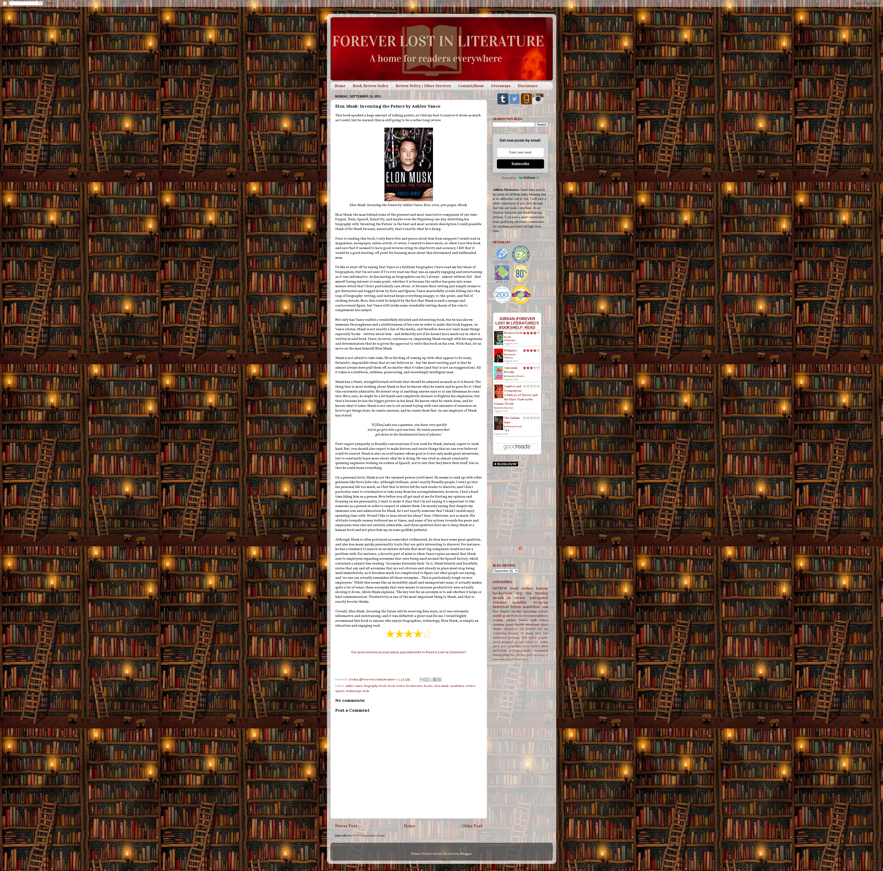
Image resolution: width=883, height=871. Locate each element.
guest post (500, 646)
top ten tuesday (532, 593)
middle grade (501, 616)
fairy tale (541, 633)
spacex (339, 691)
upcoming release (535, 611)
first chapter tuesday (507, 611)
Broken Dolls (513, 333)
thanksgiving (501, 655)
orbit (545, 607)
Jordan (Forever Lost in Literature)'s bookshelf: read (517, 323)
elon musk (441, 686)
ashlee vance (354, 686)
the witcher (517, 655)
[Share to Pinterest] (439, 679)
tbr (513, 616)
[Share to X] (430, 679)
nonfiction (457, 686)
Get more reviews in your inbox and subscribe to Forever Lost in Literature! (408, 652)
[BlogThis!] (426, 679)
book (382, 686)
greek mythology (535, 655)
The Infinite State (512, 420)
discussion (511, 629)
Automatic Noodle (511, 370)
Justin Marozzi (505, 408)
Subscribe (520, 164)
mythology (500, 651)
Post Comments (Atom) (369, 836)
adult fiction (539, 620)
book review (396, 686)
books (428, 686)
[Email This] (422, 679)
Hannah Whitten (510, 356)
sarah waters (521, 659)
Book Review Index (370, 86)
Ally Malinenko (510, 338)
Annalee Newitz (516, 376)
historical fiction (507, 607)
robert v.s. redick (536, 642)
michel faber (539, 646)
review (470, 686)
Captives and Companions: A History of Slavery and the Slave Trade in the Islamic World (515, 395)
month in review (509, 598)
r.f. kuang (526, 633)
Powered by (509, 178)
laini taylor (529, 638)
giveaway (514, 638)
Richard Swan (514, 426)
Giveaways (500, 86)
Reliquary (510, 350)
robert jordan (506, 659)
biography (371, 686)
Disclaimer (528, 86)
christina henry (503, 624)
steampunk (541, 651)
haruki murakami (527, 624)
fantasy (542, 588)
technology (353, 691)
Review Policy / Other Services (423, 86)
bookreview (414, 686)
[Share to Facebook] (435, 679)
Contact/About (471, 86)
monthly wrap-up (530, 602)
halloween (500, 638)
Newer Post (346, 826)
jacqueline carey (519, 646)
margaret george (512, 642)
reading (498, 620)
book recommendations (532, 616)
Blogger (465, 854)
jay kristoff (527, 629)
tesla (366, 691)
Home (340, 86)
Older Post (472, 826)
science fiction (516, 620)
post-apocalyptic (520, 651)
